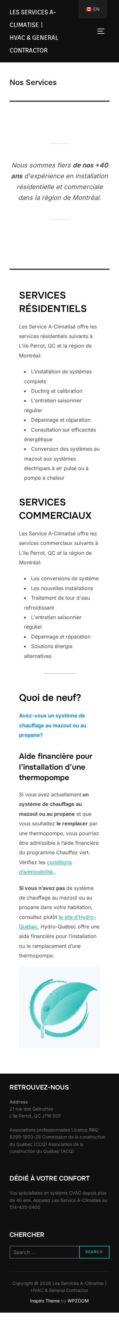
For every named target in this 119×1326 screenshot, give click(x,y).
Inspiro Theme (45, 1300)
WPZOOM (78, 1300)
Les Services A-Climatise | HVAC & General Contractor (34, 31)
